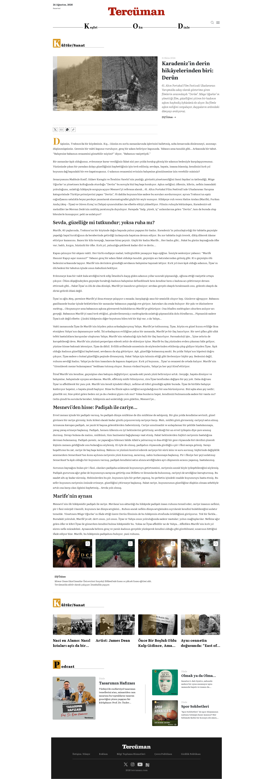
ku (138, 26)
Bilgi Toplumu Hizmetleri (131, 754)
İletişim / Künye (81, 754)
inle (184, 26)
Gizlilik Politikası (190, 754)
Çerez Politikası (163, 754)
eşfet (90, 26)
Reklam (103, 754)
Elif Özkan (167, 117)
